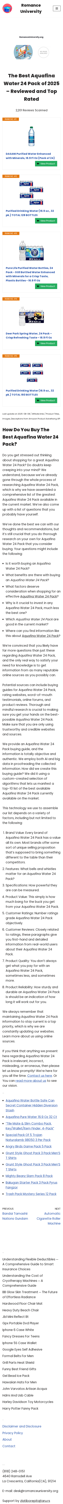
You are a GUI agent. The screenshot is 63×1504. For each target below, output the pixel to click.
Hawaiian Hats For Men (19, 1382)
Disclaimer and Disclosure (21, 1426)
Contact (8, 1446)
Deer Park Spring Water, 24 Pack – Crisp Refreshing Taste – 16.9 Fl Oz (29, 336)
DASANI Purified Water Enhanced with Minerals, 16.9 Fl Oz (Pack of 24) (30, 156)
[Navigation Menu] (57, 8)
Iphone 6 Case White (18, 1330)
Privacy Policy (12, 1433)
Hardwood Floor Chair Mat (22, 1303)
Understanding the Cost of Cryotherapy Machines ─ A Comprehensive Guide (22, 1281)
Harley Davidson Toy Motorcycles (27, 1402)
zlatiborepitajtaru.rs (35, 1501)
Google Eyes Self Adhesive (22, 1349)
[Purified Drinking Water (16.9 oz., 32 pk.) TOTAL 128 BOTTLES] (31, 193)
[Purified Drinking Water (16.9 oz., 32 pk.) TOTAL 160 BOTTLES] (31, 373)
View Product (47, 163)
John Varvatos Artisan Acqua (24, 1389)
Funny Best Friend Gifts (19, 1369)
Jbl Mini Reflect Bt (15, 1317)
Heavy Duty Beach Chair (20, 1310)
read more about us (31, 1081)
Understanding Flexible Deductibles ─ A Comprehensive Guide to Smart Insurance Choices (30, 1264)
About (7, 1439)
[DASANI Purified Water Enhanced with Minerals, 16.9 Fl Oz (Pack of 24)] (31, 136)
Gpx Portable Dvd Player (20, 1323)
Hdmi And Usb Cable (17, 1395)
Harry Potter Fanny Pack (20, 1408)
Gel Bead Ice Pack (15, 1376)
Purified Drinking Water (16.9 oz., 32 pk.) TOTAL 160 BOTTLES (30, 393)
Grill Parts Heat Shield (18, 1362)
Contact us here (39, 1076)
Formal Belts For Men (18, 1356)
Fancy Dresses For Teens (21, 1336)
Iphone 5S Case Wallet (19, 1343)
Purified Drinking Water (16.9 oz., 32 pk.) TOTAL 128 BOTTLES (30, 213)
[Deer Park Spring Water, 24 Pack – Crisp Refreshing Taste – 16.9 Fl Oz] (31, 316)
